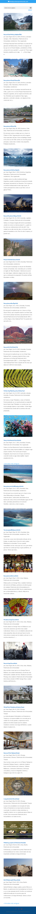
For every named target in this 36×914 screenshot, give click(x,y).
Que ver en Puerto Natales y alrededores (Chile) (13, 34)
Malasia (26, 578)
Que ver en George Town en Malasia (10, 663)
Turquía (6, 713)
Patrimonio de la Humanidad (14, 130)
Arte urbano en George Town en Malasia (11, 619)
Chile (10, 39)
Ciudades (6, 220)
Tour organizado (22, 41)
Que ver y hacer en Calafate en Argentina (11, 170)
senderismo (14, 41)
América (23, 36)
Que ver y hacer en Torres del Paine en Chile (12, 80)
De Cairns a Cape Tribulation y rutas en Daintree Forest (14, 391)
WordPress (28, 911)
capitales (28, 218)
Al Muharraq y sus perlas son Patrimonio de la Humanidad (15, 843)
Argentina (28, 172)
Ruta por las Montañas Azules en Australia (12, 259)
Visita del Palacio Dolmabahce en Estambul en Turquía (14, 707)
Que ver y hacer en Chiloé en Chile (10, 126)
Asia (22, 578)
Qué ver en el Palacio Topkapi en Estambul (12, 753)
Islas (5, 130)
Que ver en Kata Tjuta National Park (11, 347)
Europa (23, 709)
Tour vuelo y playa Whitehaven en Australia (12, 530)
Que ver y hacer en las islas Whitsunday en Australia (13, 486)
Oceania (11, 220)
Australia (23, 218)
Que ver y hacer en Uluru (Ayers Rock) (11, 303)
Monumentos (7, 711)
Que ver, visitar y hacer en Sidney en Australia (12, 216)
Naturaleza (15, 39)
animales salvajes (26, 393)
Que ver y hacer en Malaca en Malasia (11, 576)
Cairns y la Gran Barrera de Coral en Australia (12, 440)
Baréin (25, 845)
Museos (13, 711)
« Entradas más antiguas (11, 464)
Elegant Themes (15, 911)
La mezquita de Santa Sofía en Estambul (11, 799)
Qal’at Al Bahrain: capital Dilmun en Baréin (12, 880)
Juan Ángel (9, 36)
